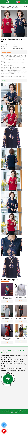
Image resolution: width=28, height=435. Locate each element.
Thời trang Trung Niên (14, 6)
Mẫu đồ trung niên (21, 297)
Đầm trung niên (21, 338)
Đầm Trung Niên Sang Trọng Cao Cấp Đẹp (7, 298)
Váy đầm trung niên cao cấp (7, 339)
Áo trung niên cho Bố (7, 318)
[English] (16, 1)
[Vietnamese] (19, 1)
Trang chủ (4, 6)
